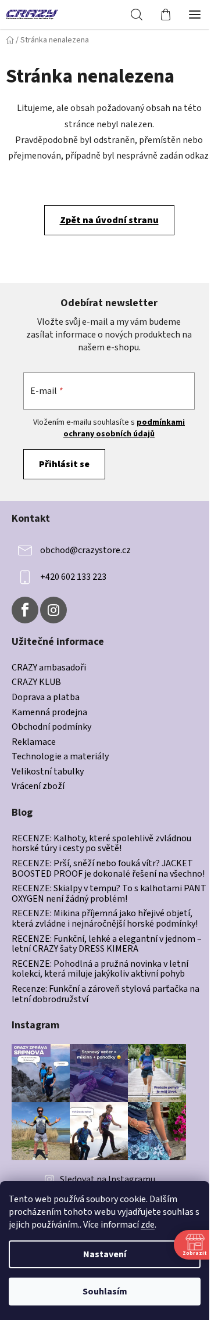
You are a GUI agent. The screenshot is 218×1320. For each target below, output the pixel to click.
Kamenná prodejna (49, 713)
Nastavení (104, 1254)
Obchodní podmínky (51, 727)
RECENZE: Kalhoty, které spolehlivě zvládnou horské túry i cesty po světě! (101, 844)
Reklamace (34, 742)
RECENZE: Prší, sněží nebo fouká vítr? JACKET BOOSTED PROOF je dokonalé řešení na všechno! (108, 869)
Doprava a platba (46, 698)
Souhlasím (105, 1291)
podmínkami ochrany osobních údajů (124, 428)
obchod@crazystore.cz (85, 550)
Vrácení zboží (38, 786)
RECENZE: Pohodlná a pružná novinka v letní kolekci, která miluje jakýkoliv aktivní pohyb (100, 969)
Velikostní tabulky (48, 772)
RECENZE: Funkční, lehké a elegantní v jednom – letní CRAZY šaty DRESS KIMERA (107, 944)
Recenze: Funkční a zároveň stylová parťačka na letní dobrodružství (105, 994)
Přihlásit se (64, 464)
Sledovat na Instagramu (107, 1179)
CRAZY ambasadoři (49, 668)
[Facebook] (25, 610)
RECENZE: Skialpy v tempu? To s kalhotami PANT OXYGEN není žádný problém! (109, 894)
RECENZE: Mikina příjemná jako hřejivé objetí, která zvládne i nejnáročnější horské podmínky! (105, 919)
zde (148, 1224)
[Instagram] (53, 610)
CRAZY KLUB (36, 682)
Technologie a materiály (60, 757)
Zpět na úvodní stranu (109, 220)
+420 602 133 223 (73, 577)
